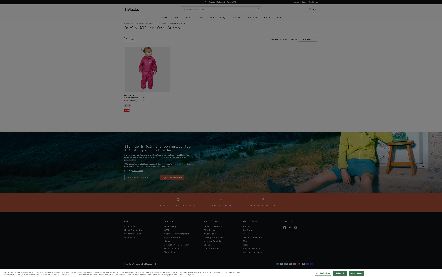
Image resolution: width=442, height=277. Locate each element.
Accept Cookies (356, 273)
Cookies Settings (323, 273)
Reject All (340, 273)
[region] (221, 273)
